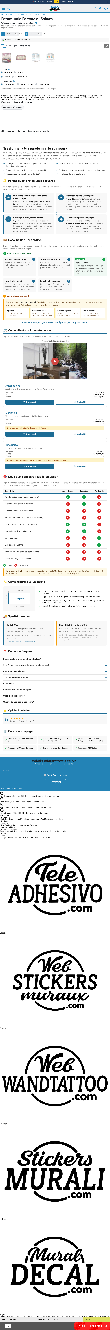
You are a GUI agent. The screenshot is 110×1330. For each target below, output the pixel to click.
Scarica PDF (82, 402)
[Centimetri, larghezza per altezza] (36, 22)
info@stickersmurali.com (10, 837)
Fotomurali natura (41, 15)
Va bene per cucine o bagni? (17, 689)
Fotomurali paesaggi (24, 15)
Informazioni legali (9, 830)
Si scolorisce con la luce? (15, 677)
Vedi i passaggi (29, 402)
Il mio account (28, 837)
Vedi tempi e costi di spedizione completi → (22, 642)
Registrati (55, 782)
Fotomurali (10, 15)
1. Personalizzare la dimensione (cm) (17, 23)
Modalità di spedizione (10, 819)
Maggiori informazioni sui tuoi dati (12, 788)
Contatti (4, 836)
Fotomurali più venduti (12, 107)
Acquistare (5, 817)
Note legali (44, 831)
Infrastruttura (23, 825)
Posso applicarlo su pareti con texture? (22, 659)
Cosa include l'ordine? (14, 695)
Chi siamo (5, 823)
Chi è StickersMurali (8, 825)
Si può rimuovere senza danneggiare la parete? (26, 665)
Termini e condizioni (8, 831)
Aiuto (37, 837)
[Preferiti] (94, 8)
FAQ (47, 819)
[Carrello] (106, 8)
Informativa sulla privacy (28, 831)
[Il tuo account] (100, 8)
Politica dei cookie (58, 831)
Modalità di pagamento (30, 819)
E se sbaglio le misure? (14, 671)
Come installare (56, 819)
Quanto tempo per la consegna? (18, 702)
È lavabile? (8, 683)
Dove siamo (35, 825)
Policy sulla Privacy (60, 775)
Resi (43, 819)
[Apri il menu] (5, 9)
